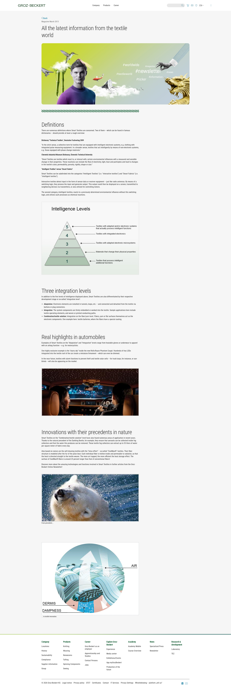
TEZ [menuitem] (172, 654)
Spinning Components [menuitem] (71, 664)
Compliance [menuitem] (46, 660)
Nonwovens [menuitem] (67, 655)
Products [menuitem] (66, 641)
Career (116, 5)
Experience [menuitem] (110, 649)
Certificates (96, 683)
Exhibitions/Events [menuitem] (113, 658)
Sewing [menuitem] (66, 668)
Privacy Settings (127, 683)
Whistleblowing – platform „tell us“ (148, 683)
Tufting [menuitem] (66, 660)
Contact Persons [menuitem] (91, 660)
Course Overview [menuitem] (134, 651)
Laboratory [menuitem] (175, 649)
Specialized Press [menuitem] (157, 646)
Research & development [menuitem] (176, 643)
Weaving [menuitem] (66, 651)
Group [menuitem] (44, 668)
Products (106, 5)
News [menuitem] (152, 641)
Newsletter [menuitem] (154, 651)
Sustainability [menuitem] (47, 655)
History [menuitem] (44, 651)
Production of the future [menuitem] (113, 668)
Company (96, 5)
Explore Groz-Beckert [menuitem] (112, 643)
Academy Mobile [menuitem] (134, 646)
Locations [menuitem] (45, 646)
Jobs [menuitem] (87, 665)
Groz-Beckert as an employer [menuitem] (92, 647)
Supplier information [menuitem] (49, 664)
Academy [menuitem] (132, 641)
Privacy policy (79, 683)
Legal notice (67, 683)
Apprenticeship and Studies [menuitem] (92, 654)
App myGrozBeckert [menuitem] (114, 662)
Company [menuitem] (45, 641)
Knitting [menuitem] (66, 646)
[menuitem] (188, 5)
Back (45, 18)
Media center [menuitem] (111, 654)
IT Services (115, 683)
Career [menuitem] (87, 641)
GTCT (88, 683)
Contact (106, 683)
